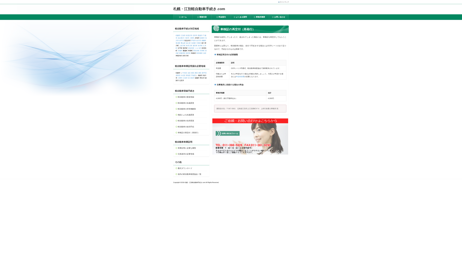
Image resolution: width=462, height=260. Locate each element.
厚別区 (188, 75)
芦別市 (193, 40)
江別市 (183, 35)
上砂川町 (182, 45)
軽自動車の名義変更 (186, 103)
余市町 (200, 45)
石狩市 (195, 35)
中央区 (184, 73)
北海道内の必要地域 (186, 154)
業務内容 (203, 17)
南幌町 (204, 40)
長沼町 (178, 43)
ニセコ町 (198, 48)
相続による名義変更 (186, 115)
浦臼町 (195, 45)
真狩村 (188, 53)
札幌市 (178, 35)
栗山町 (183, 43)
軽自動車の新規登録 (186, 97)
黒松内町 (196, 51)
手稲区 (193, 75)
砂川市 (198, 40)
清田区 (178, 75)
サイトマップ (284, 2)
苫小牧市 (191, 78)
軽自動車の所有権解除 (187, 109)
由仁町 (188, 43)
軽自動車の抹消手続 (186, 127)
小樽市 (192, 38)
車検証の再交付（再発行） (188, 133)
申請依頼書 (240, 77)
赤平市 (181, 40)
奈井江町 (189, 45)
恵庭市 (200, 35)
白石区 (183, 75)
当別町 (193, 43)
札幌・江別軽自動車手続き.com (199, 9)
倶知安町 (191, 48)
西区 (196, 73)
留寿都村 (199, 53)
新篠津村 (182, 53)
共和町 (202, 51)
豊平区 (204, 73)
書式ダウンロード (185, 168)
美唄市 (202, 38)
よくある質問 (241, 17)
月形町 (198, 43)
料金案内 (222, 17)
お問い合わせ (279, 17)
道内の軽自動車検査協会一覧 (189, 174)
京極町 (180, 51)
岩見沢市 (189, 35)
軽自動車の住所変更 (186, 121)
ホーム (184, 17)
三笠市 (186, 38)
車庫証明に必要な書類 (187, 148)
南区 (200, 73)
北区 (189, 73)
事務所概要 (260, 17)
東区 (192, 73)
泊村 (204, 53)
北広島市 (181, 38)
